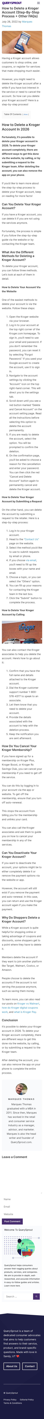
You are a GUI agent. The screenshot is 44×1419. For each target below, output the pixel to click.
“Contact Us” (31, 539)
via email (31, 560)
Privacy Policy (10, 1399)
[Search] (36, 1296)
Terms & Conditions (13, 1403)
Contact (30, 1366)
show (26, 114)
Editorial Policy (27, 1399)
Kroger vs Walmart (28, 1003)
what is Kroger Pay (25, 1011)
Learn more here (12, 1286)
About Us (11, 1366)
